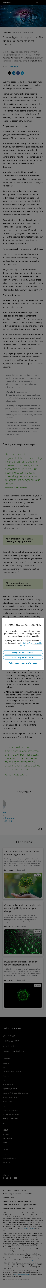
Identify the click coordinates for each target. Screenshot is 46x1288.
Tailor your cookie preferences (23, 663)
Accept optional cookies (23, 652)
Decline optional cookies (23, 657)
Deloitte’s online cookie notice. (31, 644)
